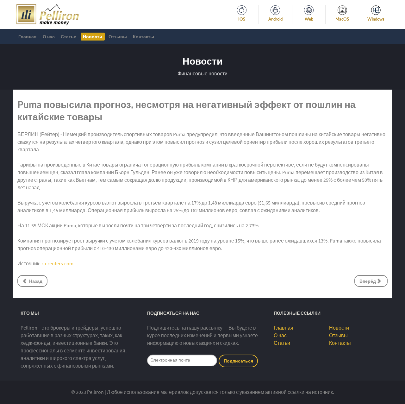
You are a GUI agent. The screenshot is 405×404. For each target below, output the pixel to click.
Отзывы (338, 335)
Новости (339, 328)
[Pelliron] (47, 14)
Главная (283, 328)
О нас (280, 335)
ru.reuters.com (57, 264)
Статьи (282, 343)
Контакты (340, 343)
